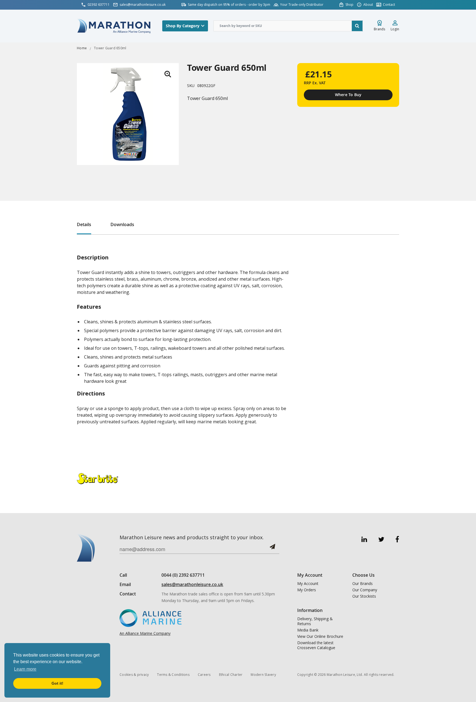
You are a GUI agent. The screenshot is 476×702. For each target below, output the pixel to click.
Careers (204, 674)
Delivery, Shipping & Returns (315, 621)
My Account (307, 583)
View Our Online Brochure (320, 636)
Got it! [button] (57, 683)
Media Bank (307, 630)
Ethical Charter (231, 674)
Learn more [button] (25, 669)
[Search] (357, 25)
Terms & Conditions (173, 674)
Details (84, 224)
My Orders (306, 589)
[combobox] (288, 26)
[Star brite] (97, 478)
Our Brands (362, 583)
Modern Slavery (263, 674)
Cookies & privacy (134, 674)
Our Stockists (364, 596)
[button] (168, 74)
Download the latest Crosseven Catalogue (316, 645)
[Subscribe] (272, 549)
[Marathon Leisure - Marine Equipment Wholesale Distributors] (114, 25)
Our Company (364, 589)
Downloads (122, 224)
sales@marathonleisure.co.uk (192, 584)
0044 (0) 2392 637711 (183, 575)
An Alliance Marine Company (145, 633)
